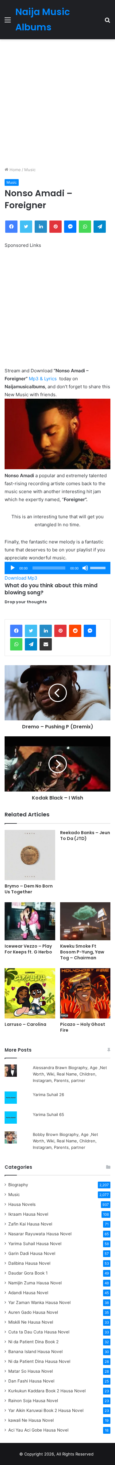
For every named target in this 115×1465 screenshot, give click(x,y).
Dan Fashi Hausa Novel (31, 1381)
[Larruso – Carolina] (30, 993)
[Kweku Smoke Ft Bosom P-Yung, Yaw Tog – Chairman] (85, 921)
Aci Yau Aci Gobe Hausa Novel (38, 1430)
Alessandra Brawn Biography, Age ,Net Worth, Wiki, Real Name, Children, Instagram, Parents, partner (70, 1074)
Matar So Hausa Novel (30, 1371)
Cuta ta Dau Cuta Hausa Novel (38, 1331)
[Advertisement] (57, 102)
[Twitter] (31, 631)
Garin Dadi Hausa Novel (31, 1253)
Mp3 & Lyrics (43, 379)
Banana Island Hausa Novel (35, 1351)
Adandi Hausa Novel (28, 1292)
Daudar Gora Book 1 (28, 1273)
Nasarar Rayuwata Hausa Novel (39, 1233)
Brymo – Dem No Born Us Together (29, 889)
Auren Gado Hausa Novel (33, 1312)
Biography (18, 1184)
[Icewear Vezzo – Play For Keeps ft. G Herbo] (30, 921)
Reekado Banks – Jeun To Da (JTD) (85, 836)
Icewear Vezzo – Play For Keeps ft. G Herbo (28, 949)
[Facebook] (16, 631)
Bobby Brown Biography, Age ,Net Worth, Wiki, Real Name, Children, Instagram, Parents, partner (65, 1141)
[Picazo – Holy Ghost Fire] (85, 993)
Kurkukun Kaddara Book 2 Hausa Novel (47, 1390)
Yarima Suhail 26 (48, 1094)
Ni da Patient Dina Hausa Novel (39, 1361)
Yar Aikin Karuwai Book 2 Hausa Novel (45, 1410)
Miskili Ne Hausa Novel (30, 1322)
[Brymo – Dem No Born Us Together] (30, 855)
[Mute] (85, 568)
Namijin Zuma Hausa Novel (35, 1282)
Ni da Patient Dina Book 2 (33, 1341)
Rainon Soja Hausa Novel (33, 1400)
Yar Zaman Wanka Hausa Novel (39, 1302)
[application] (57, 568)
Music (30, 169)
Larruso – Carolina (25, 1024)
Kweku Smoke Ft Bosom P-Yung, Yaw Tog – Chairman (82, 952)
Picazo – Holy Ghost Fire (82, 1027)
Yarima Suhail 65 (48, 1114)
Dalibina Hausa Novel (29, 1263)
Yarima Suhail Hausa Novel (34, 1243)
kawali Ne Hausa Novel (31, 1420)
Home (14, 169)
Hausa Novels (22, 1204)
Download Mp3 (21, 578)
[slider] (98, 567)
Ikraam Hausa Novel (28, 1214)
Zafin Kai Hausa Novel (30, 1223)
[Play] (13, 568)
